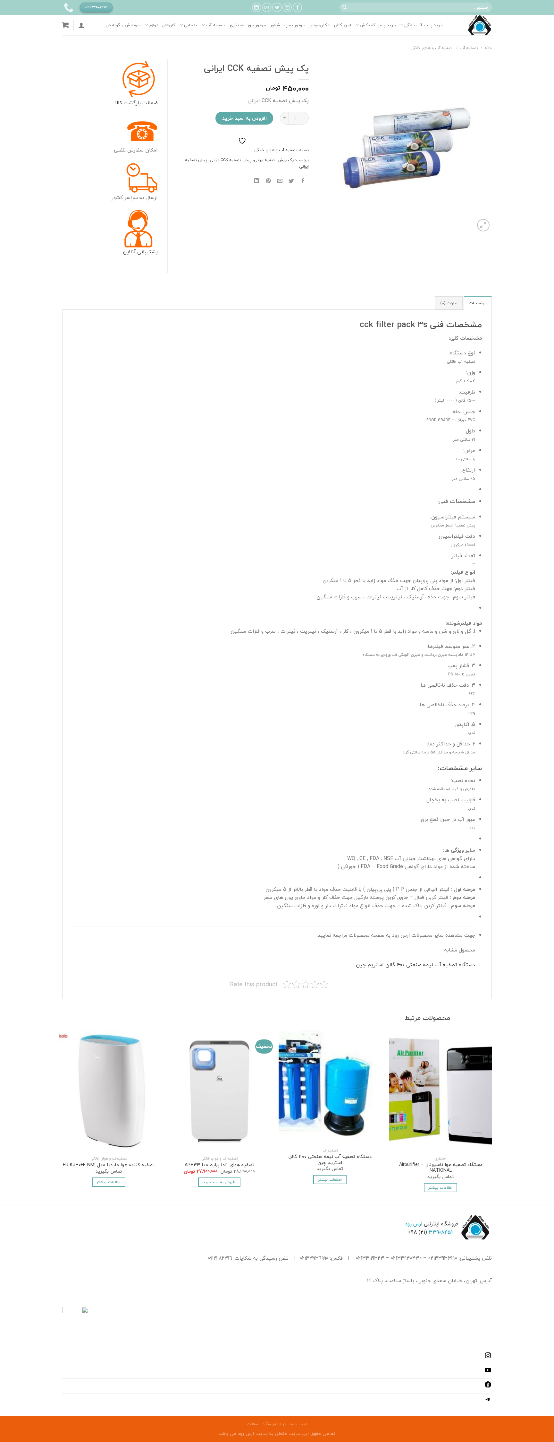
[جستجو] (344, 7)
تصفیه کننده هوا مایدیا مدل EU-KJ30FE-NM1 (109, 1165)
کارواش (168, 25)
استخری (237, 25)
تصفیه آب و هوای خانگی (431, 47)
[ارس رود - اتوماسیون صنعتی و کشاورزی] (472, 25)
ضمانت (149, 102)
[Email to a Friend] (279, 181)
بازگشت (131, 102)
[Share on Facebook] (303, 181)
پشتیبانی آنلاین (140, 251)
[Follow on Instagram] (287, 7)
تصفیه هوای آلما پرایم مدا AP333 (219, 1165)
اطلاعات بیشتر (440, 1187)
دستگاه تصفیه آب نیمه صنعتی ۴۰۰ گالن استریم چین (415, 964)
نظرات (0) (448, 303)
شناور (275, 25)
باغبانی (190, 25)
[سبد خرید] (65, 25)
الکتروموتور (319, 25)
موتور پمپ (294, 25)
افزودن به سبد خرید (244, 118)
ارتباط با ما (298, 1424)
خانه (488, 47)
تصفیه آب (215, 25)
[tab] (478, 302)
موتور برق (257, 25)
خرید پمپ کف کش (378, 25)
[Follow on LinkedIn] (256, 7)
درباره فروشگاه (274, 1424)
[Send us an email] (267, 7)
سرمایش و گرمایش (123, 25)
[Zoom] (483, 225)
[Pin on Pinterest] (268, 181)
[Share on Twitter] (291, 181)
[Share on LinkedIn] (256, 181)
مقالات (252, 1424)
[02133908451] (67, 7)
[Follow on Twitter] (276, 7)
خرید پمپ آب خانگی (423, 25)
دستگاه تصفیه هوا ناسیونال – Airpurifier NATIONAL (440, 1168)
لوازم (153, 25)
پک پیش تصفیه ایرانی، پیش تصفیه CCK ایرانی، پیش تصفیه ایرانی (247, 163)
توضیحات (478, 303)
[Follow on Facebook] (297, 7)
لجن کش (342, 25)
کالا (118, 102)
